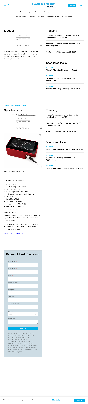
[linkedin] (20, 45)
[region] (44, 400)
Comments (11, 319)
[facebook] (17, 45)
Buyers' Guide (67, 17)
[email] (29, 45)
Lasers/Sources (21, 17)
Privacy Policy (56, 400)
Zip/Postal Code (13, 304)
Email (10, 275)
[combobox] (23, 314)
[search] (8, 5)
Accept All (79, 400)
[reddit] (26, 45)
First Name (12, 261)
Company (11, 290)
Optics (32, 17)
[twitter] (23, 45)
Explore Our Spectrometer (13, 233)
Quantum (40, 17)
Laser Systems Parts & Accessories (15, 105)
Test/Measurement (53, 17)
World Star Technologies (26, 115)
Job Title (11, 297)
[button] (5, 5)
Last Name (12, 268)
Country (11, 311)
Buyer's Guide (8, 26)
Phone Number (13, 283)
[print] (41, 45)
